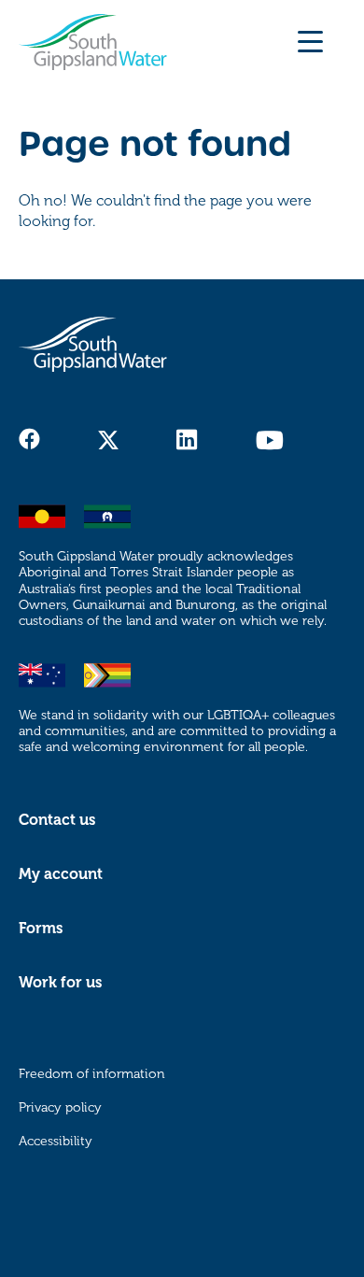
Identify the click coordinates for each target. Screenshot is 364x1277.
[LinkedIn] (187, 440)
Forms (41, 928)
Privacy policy (60, 1107)
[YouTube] (269, 440)
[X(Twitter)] (108, 440)
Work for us (60, 982)
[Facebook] (29, 439)
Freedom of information (92, 1074)
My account (61, 874)
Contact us (57, 820)
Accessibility (55, 1141)
